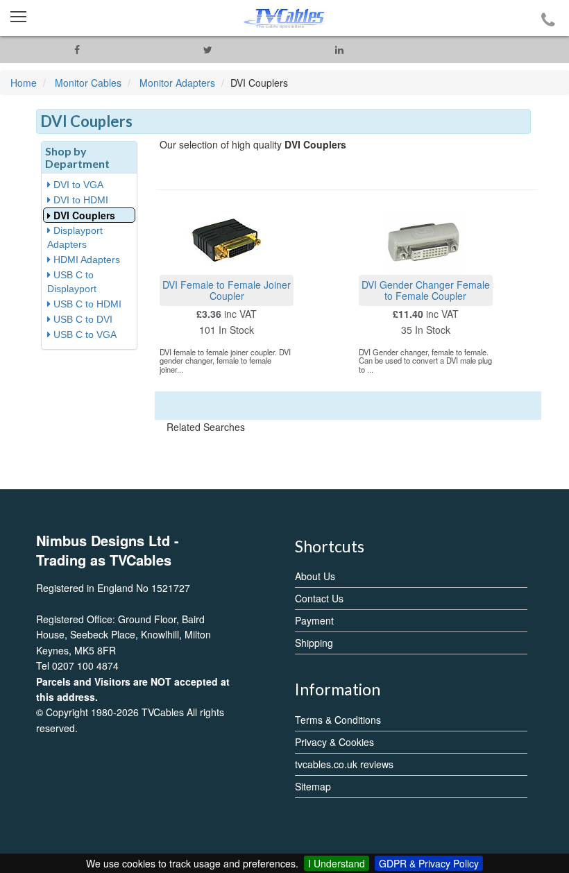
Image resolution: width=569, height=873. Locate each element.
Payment (314, 620)
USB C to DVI (81, 319)
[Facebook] (76, 49)
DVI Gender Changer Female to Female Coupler (426, 290)
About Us (315, 576)
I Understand (336, 863)
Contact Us (319, 598)
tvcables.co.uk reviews (344, 764)
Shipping (314, 643)
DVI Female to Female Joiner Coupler (226, 290)
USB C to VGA (84, 334)
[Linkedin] (339, 49)
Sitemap (313, 786)
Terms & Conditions (338, 720)
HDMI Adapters (85, 259)
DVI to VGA (77, 184)
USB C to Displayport (71, 281)
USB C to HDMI (86, 304)
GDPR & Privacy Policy (429, 863)
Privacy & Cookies (334, 742)
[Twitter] (207, 49)
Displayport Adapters (75, 237)
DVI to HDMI (79, 199)
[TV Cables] (284, 18)
